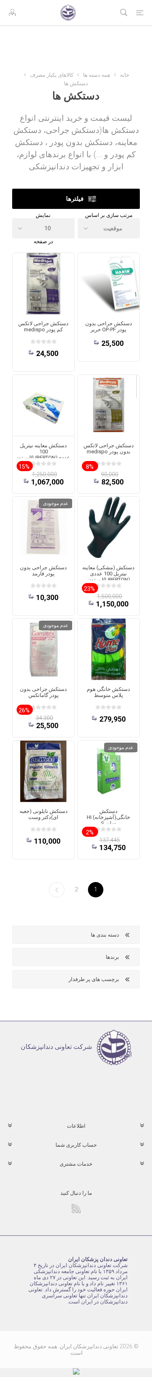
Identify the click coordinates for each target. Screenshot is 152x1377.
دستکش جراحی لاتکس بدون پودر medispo (108, 448)
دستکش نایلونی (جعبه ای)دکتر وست (43, 814)
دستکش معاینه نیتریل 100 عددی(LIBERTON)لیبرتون (43, 451)
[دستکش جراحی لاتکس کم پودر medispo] (43, 283)
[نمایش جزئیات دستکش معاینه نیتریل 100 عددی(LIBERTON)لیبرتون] (43, 405)
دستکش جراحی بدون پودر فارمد (43, 570)
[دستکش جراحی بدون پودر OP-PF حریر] (108, 283)
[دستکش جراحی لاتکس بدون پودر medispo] (108, 405)
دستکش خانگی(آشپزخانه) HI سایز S (108, 817)
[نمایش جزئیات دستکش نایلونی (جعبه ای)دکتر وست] (43, 771)
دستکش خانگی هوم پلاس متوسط (108, 692)
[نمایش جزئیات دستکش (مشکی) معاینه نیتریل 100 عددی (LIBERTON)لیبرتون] (108, 527)
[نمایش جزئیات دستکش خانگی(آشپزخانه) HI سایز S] (108, 771)
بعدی (56, 889)
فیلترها (74, 198)
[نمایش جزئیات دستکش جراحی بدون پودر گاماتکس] (43, 649)
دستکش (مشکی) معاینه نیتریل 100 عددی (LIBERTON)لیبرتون (108, 573)
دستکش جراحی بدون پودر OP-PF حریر (108, 326)
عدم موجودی (55, 503)
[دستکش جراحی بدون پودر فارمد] (43, 527)
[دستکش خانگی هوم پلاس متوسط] (108, 649)
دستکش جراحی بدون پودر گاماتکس (43, 692)
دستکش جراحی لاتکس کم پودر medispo (43, 326)
